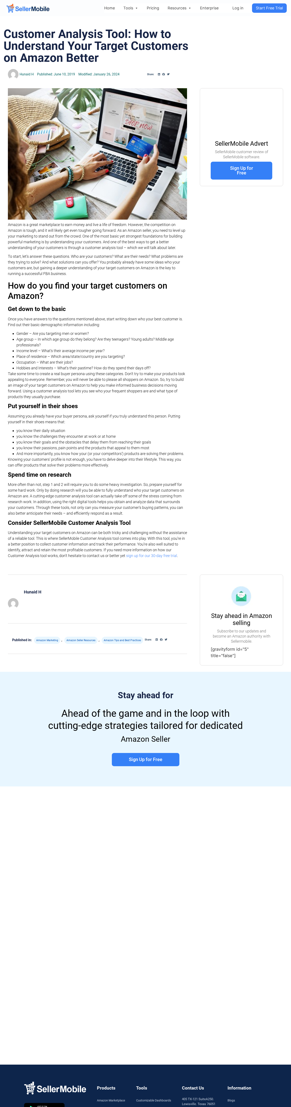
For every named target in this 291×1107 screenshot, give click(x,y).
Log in (237, 8)
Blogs (231, 1100)
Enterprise (209, 8)
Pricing (153, 8)
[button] (159, 74)
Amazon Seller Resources (80, 640)
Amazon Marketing (47, 640)
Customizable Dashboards (153, 1100)
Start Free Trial (269, 8)
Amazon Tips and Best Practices (122, 640)
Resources (177, 8)
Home (109, 8)
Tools (128, 8)
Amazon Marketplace (111, 1100)
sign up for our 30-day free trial (151, 555)
